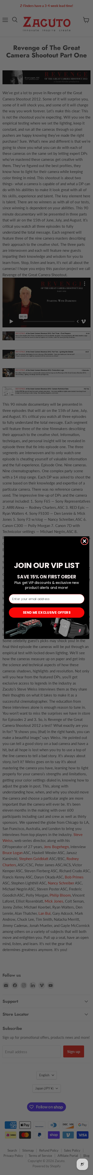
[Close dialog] (84, 541)
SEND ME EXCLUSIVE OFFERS (46, 612)
